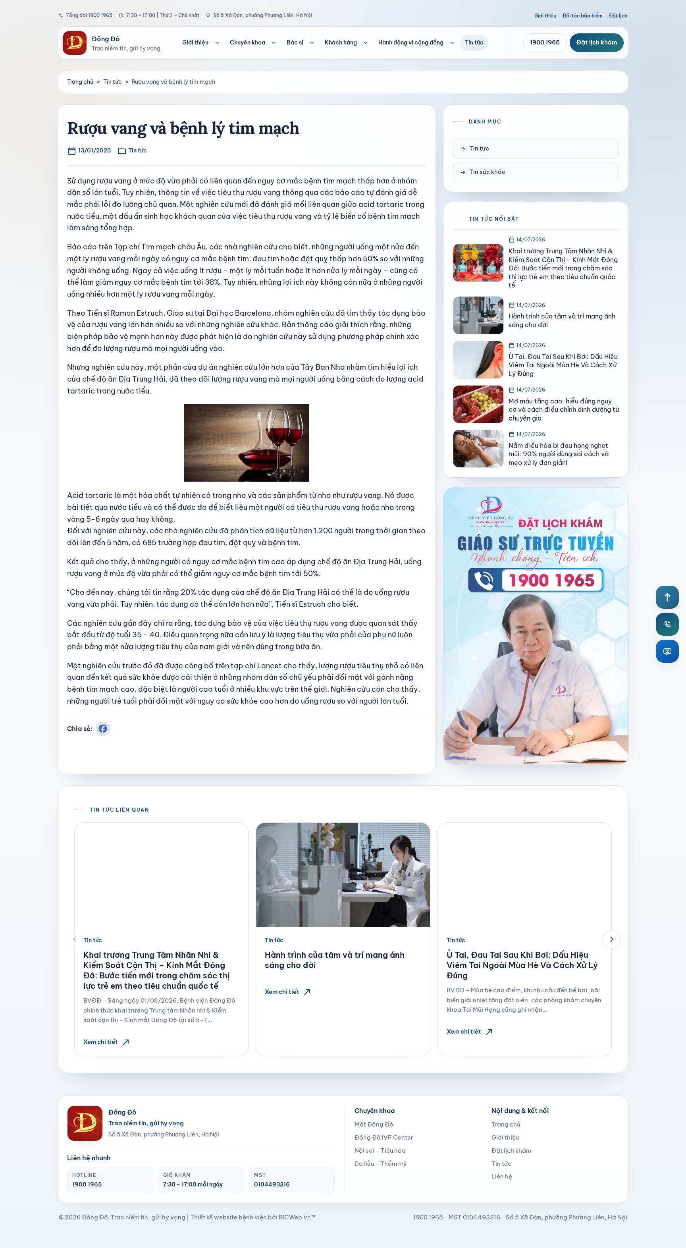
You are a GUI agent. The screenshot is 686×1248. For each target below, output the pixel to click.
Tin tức (474, 42)
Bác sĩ (295, 42)
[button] (74, 939)
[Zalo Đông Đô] (667, 651)
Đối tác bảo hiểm (583, 16)
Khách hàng (341, 42)
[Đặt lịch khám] (535, 626)
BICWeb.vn (295, 1217)
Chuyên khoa (247, 42)
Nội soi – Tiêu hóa (380, 1150)
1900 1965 (545, 42)
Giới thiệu (545, 16)
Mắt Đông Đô (374, 1124)
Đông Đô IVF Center (384, 1137)
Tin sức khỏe (482, 172)
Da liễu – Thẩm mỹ (381, 1163)
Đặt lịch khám (596, 42)
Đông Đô (95, 1217)
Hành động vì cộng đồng (410, 42)
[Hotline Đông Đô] (667, 624)
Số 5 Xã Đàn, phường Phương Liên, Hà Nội (259, 15)
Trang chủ (80, 81)
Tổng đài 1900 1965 (85, 15)
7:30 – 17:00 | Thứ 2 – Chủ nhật (159, 15)
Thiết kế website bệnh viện (228, 1217)
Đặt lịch (618, 16)
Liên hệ (501, 1176)
